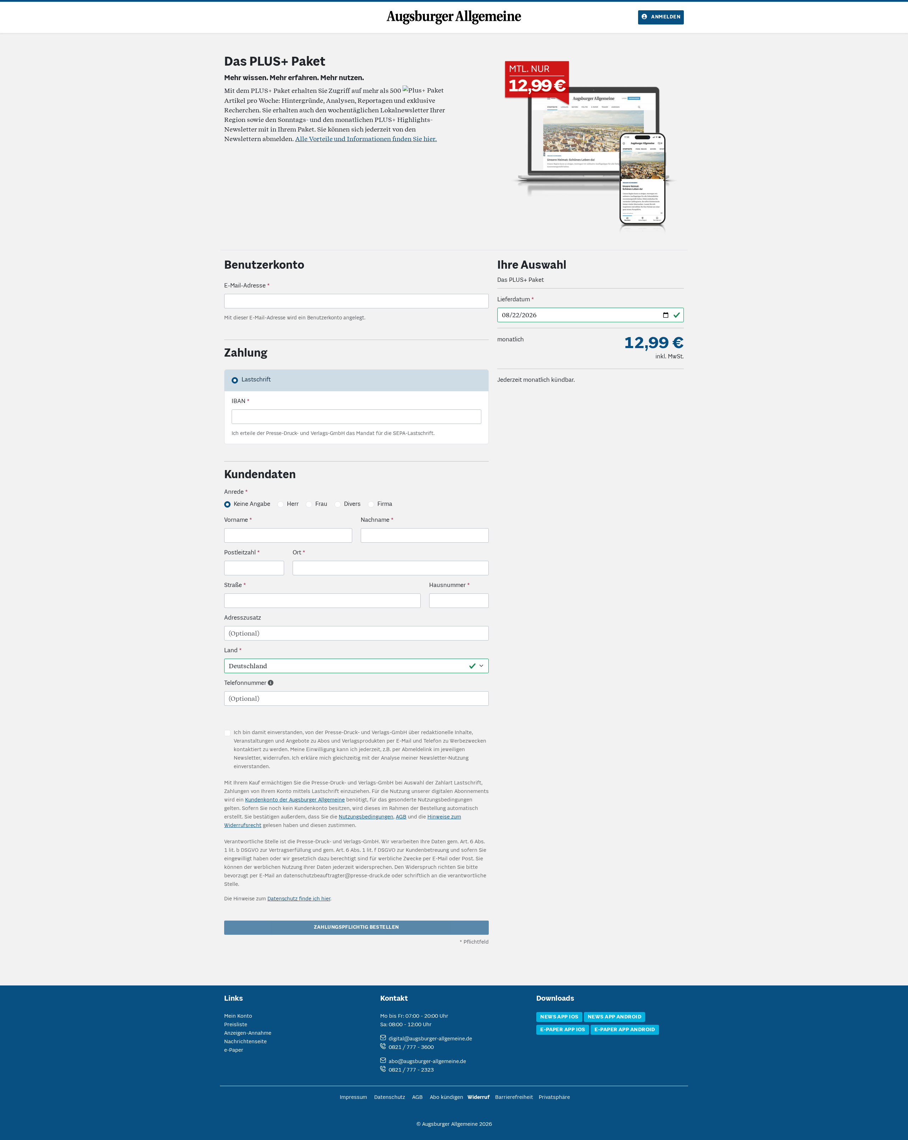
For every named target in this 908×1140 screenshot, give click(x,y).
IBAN (238, 401)
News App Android (614, 1017)
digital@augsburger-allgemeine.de (430, 1039)
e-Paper (233, 1050)
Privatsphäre (554, 1097)
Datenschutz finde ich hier (298, 899)
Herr (293, 504)
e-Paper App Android (624, 1030)
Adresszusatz (242, 618)
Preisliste (235, 1025)
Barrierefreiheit (514, 1097)
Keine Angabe (252, 504)
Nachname (375, 520)
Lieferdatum (513, 300)
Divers (352, 504)
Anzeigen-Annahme (247, 1033)
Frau (321, 504)
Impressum (353, 1097)
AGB (401, 817)
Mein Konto (238, 1016)
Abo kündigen (446, 1097)
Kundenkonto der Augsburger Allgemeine (295, 800)
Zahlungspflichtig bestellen (356, 927)
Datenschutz (389, 1097)
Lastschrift (256, 380)
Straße (233, 585)
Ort (297, 553)
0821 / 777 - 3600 (411, 1047)
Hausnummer (447, 585)
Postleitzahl (240, 553)
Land (231, 651)
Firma (384, 504)
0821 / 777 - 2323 (411, 1070)
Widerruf (478, 1097)
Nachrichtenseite (245, 1042)
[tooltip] (270, 683)
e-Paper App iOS (562, 1030)
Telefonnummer (245, 683)
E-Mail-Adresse (245, 286)
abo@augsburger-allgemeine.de (427, 1061)
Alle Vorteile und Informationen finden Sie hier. (366, 138)
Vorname (236, 520)
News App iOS (559, 1017)
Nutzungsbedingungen (366, 817)
